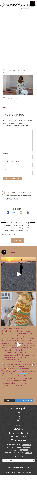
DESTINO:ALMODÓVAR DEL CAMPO (14, 452)
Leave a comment (11, 98)
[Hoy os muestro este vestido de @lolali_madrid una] (18, 344)
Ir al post (10, 54)
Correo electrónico (11, 162)
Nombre (7, 154)
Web (4, 170)
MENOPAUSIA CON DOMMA (14, 447)
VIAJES (18, 418)
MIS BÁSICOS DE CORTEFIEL (13, 444)
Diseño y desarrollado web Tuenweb (18, 472)
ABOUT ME (18, 423)
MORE (18, 421)
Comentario (8, 129)
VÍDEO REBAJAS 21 (13, 450)
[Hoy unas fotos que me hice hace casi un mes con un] (18, 380)
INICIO (18, 412)
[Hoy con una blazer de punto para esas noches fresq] (18, 309)
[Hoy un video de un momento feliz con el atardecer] (18, 274)
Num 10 (4, 107)
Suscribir (18, 240)
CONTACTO (18, 425)
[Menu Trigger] (32, 3)
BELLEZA (18, 414)
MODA (18, 416)
